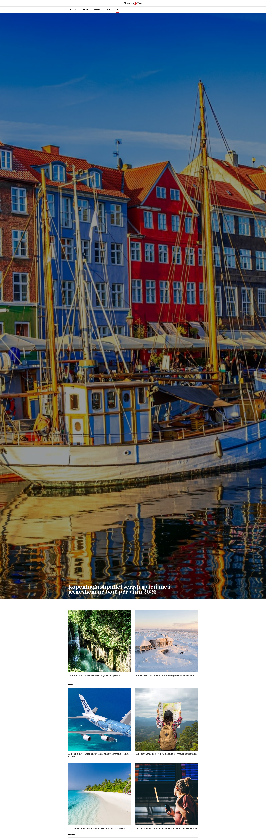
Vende (85, 9)
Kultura (97, 9)
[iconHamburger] (5, 3)
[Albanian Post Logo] (133, 3)
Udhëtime (72, 9)
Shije (108, 9)
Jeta (117, 9)
